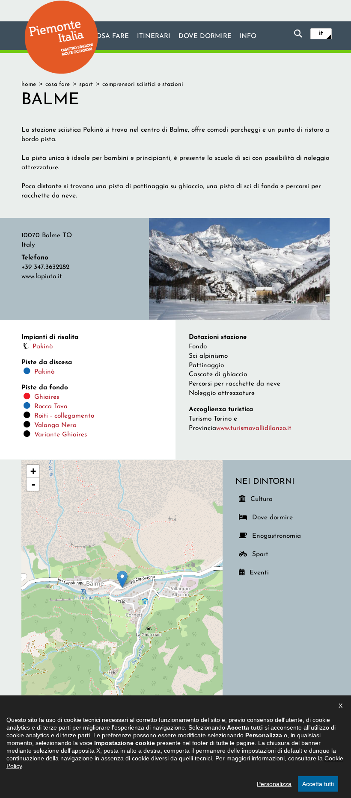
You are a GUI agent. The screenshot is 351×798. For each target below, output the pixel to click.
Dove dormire (205, 36)
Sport (264, 554)
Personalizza (274, 783)
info (247, 36)
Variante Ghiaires (60, 434)
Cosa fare (110, 36)
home (28, 84)
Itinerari (153, 36)
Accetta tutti (318, 783)
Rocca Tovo (50, 406)
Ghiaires (46, 397)
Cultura (262, 499)
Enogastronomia (275, 535)
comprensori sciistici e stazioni (142, 84)
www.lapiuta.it (41, 276)
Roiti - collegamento (64, 415)
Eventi (261, 572)
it (321, 33)
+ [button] (33, 471)
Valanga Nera (55, 425)
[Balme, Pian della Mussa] (239, 268)
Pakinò (43, 346)
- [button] (33, 484)
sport (86, 84)
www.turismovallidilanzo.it (254, 428)
